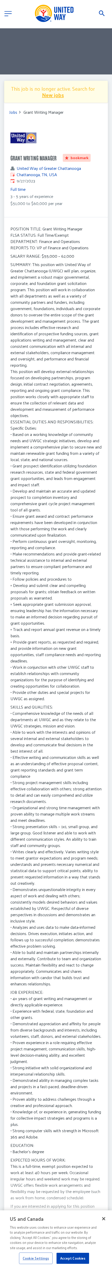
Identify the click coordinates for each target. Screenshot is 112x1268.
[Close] (103, 1218)
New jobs (53, 95)
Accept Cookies (73, 1258)
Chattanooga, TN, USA (37, 174)
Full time (18, 189)
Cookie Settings (36, 1258)
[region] (56, 1239)
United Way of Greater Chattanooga (49, 168)
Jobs (13, 112)
